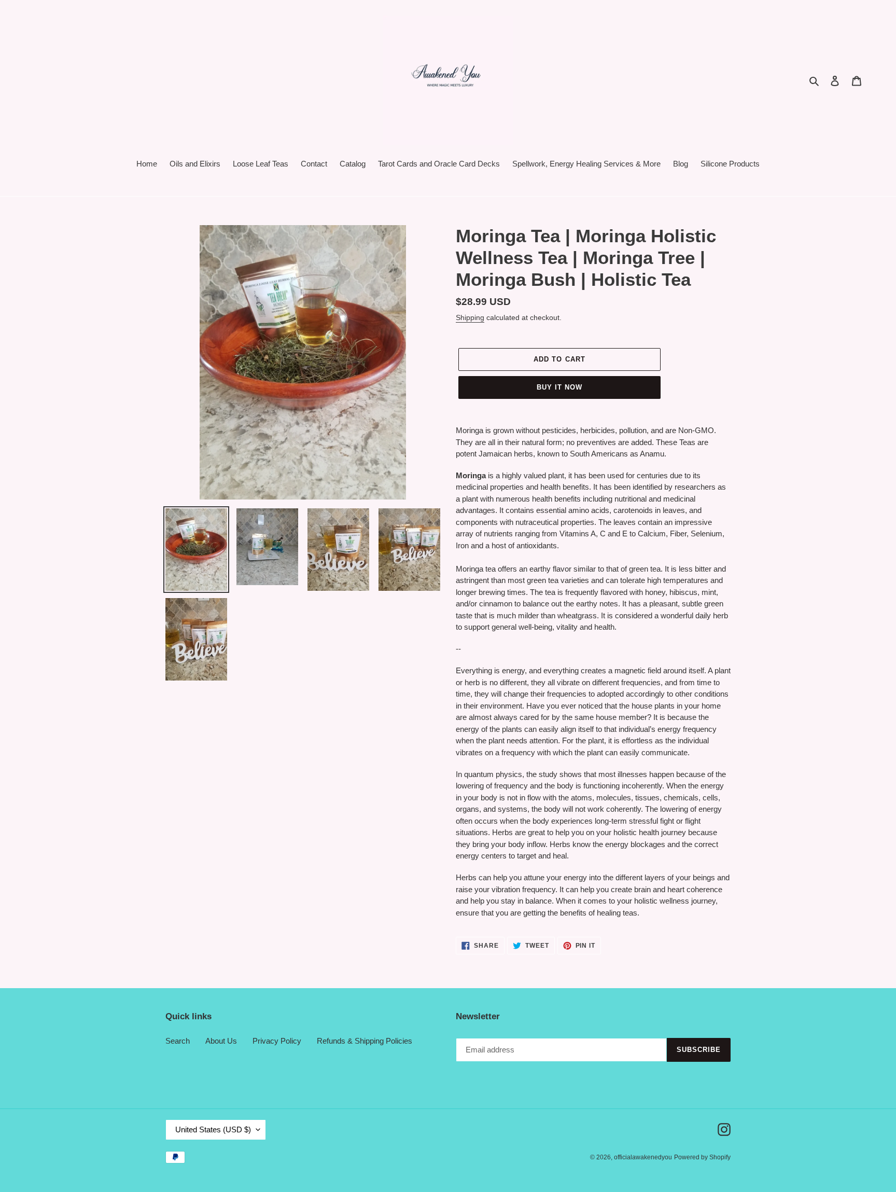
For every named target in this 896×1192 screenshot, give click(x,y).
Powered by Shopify (702, 1157)
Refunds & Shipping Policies (364, 1040)
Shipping (470, 317)
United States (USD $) (213, 1129)
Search (177, 1040)
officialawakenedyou (643, 1157)
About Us (221, 1040)
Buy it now (559, 387)
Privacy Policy (277, 1040)
